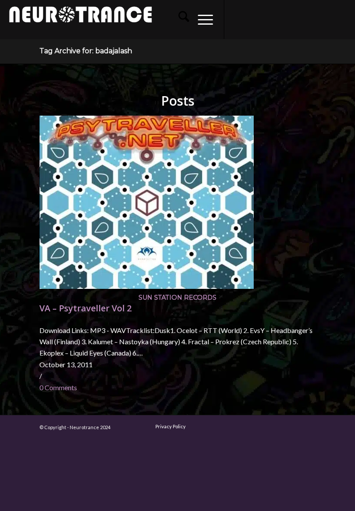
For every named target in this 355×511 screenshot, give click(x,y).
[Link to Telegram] (328, 19)
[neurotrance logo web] (80, 23)
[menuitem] (179, 19)
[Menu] (201, 19)
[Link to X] (276, 19)
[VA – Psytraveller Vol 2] (146, 286)
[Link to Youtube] (263, 19)
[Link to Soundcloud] (289, 19)
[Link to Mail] (302, 19)
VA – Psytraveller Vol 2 (85, 308)
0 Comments (58, 387)
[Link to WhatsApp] (315, 19)
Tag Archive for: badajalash (85, 51)
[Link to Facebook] (237, 19)
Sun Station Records (177, 297)
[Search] (179, 19)
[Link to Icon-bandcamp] (341, 19)
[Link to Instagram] (250, 19)
